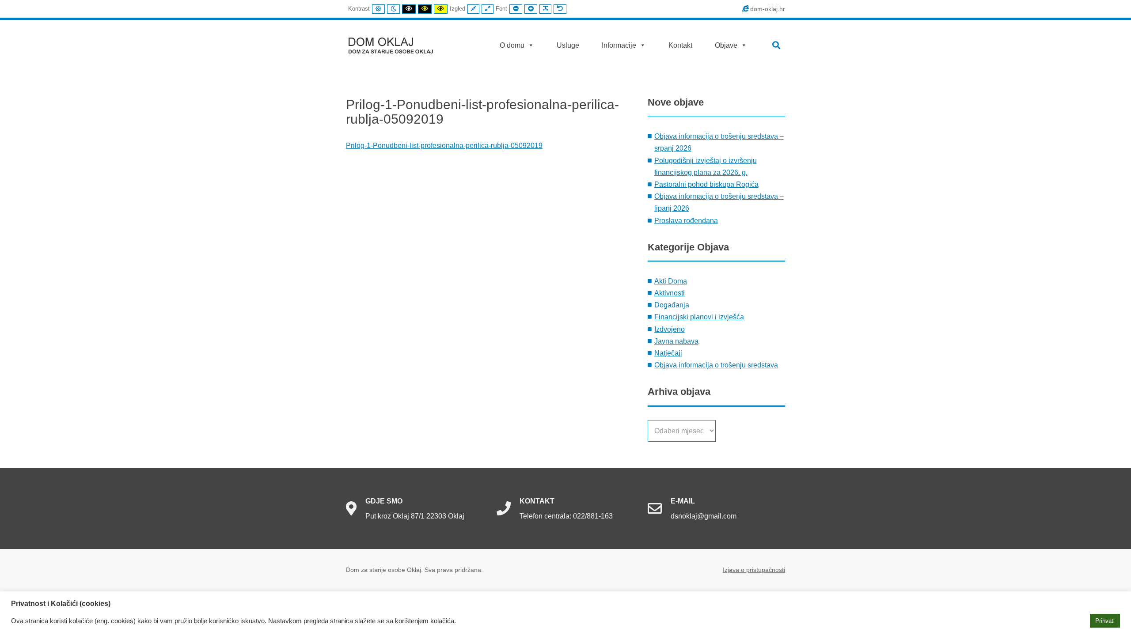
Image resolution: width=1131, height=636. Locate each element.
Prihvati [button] (1105, 620)
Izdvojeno (669, 329)
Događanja (671, 305)
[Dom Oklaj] (396, 43)
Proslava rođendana (686, 220)
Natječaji (668, 353)
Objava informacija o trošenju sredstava (716, 365)
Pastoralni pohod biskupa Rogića (706, 184)
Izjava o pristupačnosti (754, 569)
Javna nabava (676, 341)
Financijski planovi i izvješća (699, 317)
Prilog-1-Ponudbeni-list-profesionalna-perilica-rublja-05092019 (444, 145)
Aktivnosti (669, 293)
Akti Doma (670, 281)
